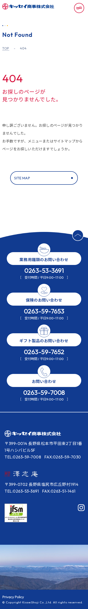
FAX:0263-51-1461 (59, 491)
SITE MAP (22, 178)
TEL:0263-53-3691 (22, 491)
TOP (5, 48)
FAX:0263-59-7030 (62, 457)
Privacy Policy (13, 597)
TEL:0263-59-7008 (23, 457)
